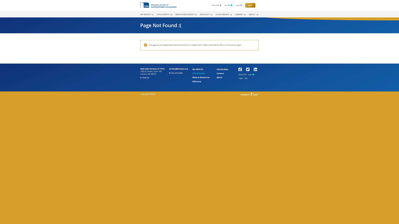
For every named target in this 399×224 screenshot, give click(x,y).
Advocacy (204, 14)
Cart (228, 5)
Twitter (247, 69)
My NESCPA (145, 14)
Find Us (145, 77)
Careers (239, 14)
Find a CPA (215, 5)
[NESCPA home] (158, 5)
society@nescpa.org (178, 69)
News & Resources (184, 14)
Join (250, 5)
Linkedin (255, 69)
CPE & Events (163, 14)
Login (238, 5)
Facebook (240, 69)
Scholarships (222, 14)
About (252, 14)
